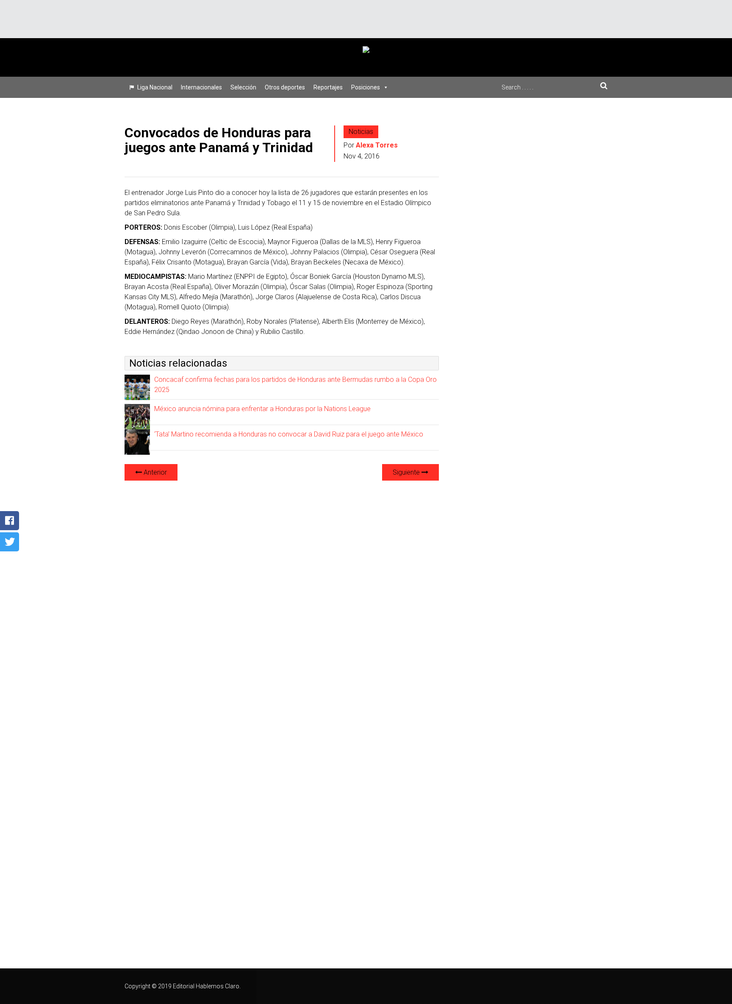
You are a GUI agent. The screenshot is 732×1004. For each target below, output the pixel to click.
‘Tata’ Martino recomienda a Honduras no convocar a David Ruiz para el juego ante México (288, 434)
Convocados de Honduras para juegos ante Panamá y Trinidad (219, 140)
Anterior (154, 472)
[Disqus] (282, 594)
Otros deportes (285, 87)
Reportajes (328, 87)
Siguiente (407, 472)
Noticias (361, 132)
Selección (243, 87)
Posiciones (365, 87)
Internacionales (201, 87)
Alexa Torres (377, 145)
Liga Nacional (154, 87)
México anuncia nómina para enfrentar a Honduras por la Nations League (262, 409)
